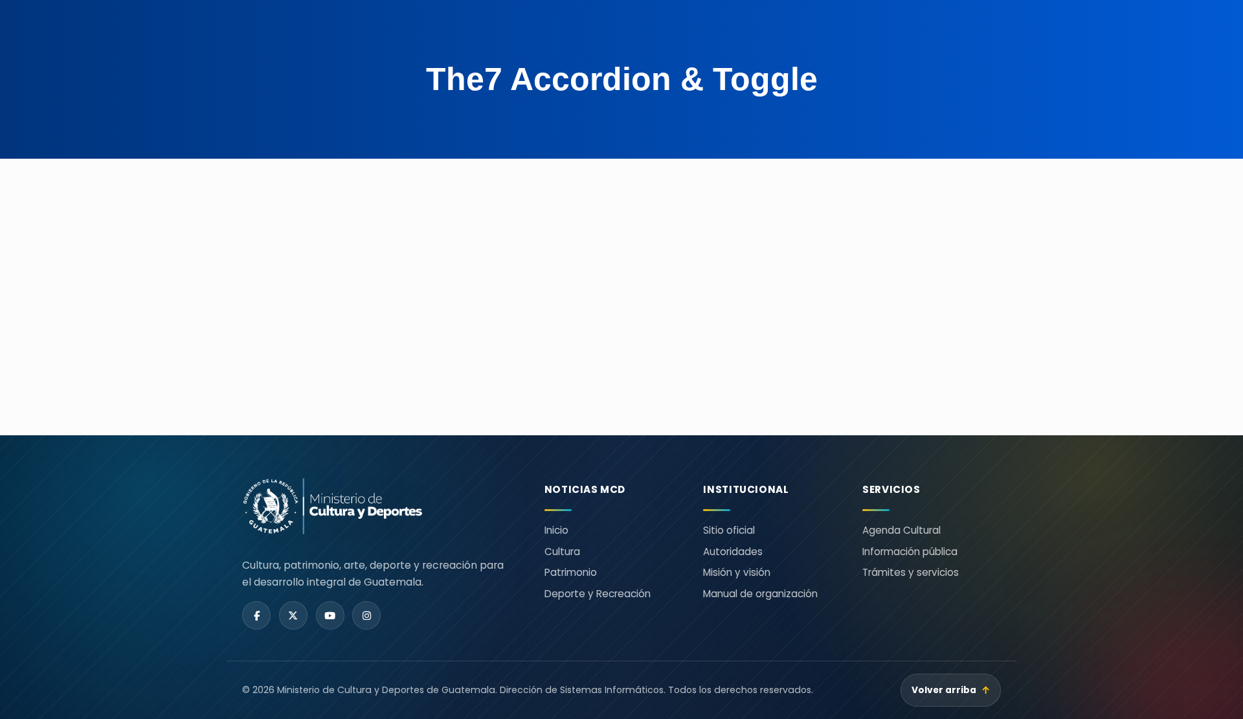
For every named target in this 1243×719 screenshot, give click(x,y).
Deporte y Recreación (597, 593)
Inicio (556, 530)
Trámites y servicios (910, 572)
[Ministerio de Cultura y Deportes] (377, 506)
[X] (293, 615)
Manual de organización (760, 593)
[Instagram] (366, 615)
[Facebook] (256, 615)
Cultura (562, 551)
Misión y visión (736, 572)
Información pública (909, 551)
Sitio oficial (729, 530)
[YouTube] (330, 615)
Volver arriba (951, 690)
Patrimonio (570, 572)
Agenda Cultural (901, 530)
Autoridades (733, 551)
